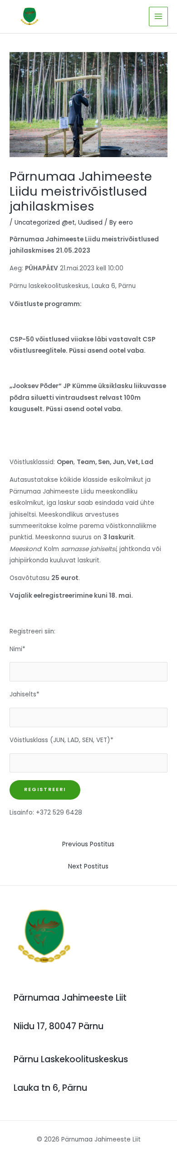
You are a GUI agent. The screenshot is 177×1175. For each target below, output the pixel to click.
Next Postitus (88, 866)
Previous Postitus (88, 844)
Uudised (90, 222)
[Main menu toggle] (158, 16)
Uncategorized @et (45, 222)
